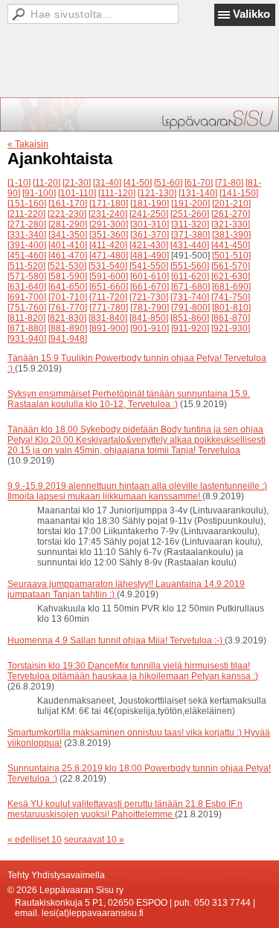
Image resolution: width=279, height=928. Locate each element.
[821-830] (67, 318)
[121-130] (157, 193)
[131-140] (198, 193)
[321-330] (230, 224)
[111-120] (116, 193)
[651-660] (108, 287)
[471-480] (108, 255)
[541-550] (148, 266)
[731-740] (189, 297)
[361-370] (149, 235)
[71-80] (229, 183)
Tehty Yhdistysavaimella (56, 875)
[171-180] (108, 203)
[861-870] (230, 318)
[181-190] (149, 203)
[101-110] (77, 193)
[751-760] (26, 307)
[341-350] (67, 235)
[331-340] (26, 235)
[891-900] (108, 328)
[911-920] (190, 328)
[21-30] (76, 183)
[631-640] (26, 287)
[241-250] (148, 214)
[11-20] (46, 183)
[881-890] (67, 328)
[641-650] (67, 287)
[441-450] (230, 245)
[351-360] (108, 235)
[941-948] (67, 339)
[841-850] (148, 318)
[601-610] (149, 276)
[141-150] (238, 193)
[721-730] (148, 297)
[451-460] (26, 255)
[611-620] (190, 276)
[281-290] (67, 224)
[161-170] (67, 203)
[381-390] (231, 235)
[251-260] (189, 214)
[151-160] (26, 203)
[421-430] (148, 245)
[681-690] (231, 287)
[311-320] (190, 224)
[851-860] (189, 318)
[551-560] (189, 266)
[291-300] (108, 224)
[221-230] (67, 214)
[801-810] (231, 307)
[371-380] (190, 235)
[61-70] (199, 183)
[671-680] (190, 287)
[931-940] (26, 339)
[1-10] (19, 183)
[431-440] (189, 245)
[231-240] (108, 214)
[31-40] (107, 183)
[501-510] (231, 255)
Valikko (251, 13)
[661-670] (149, 287)
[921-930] (230, 328)
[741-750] (230, 297)
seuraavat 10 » (94, 839)
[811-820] (26, 318)
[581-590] (67, 276)
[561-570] (230, 266)
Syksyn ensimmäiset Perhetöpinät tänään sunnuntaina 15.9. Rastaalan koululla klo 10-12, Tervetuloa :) (128, 399)
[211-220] (26, 214)
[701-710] (67, 297)
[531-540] (108, 266)
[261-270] (230, 214)
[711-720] (108, 297)
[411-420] (108, 245)
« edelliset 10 (34, 839)
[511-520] (26, 266)
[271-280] (26, 224)
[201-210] (231, 203)
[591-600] (108, 276)
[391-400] (26, 245)
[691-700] (26, 297)
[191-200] (190, 203)
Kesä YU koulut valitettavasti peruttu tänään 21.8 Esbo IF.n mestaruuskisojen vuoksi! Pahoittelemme (125, 809)
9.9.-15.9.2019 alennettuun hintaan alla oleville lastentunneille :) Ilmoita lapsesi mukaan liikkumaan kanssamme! (137, 491)
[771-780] (108, 307)
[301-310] (149, 224)
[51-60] (168, 183)
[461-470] (67, 255)
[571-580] (26, 276)
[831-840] (108, 318)
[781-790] (149, 307)
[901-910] (149, 328)
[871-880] (26, 328)
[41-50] (138, 183)
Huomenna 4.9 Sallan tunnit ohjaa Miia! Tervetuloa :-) (116, 640)
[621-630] (230, 276)
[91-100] (39, 193)
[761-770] (67, 307)
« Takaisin (27, 144)
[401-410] (67, 245)
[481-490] (149, 255)
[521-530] (67, 266)
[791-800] (190, 307)
